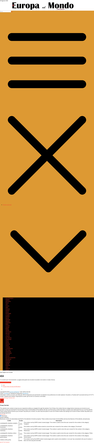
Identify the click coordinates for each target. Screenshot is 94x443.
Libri (7, 304)
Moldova (8, 365)
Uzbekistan (8, 339)
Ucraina (7, 325)
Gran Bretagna (9, 298)
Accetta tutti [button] (11, 398)
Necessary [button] (2, 414)
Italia (7, 307)
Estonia (7, 356)
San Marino (8, 338)
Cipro (7, 366)
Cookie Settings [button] (4, 398)
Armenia (8, 347)
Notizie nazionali (7, 205)
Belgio (7, 328)
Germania (8, 301)
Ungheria (8, 322)
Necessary (4, 416)
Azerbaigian (9, 353)
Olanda (7, 330)
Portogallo (8, 313)
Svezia (7, 341)
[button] (48, 296)
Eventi (7, 303)
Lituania (8, 336)
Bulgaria (8, 362)
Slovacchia (8, 351)
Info (4, 385)
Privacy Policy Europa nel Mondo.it (11, 386)
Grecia (7, 312)
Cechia (7, 342)
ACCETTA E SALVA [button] (4, 442)
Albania (7, 321)
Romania (8, 360)
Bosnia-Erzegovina (10, 357)
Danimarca (8, 331)
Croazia (7, 315)
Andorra (8, 368)
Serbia (7, 345)
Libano (7, 369)
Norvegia (8, 350)
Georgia (8, 333)
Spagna (7, 300)
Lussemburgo (9, 348)
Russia (7, 318)
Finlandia (8, 319)
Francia (7, 306)
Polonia (7, 316)
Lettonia (8, 354)
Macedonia (8, 359)
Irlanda (7, 327)
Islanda (7, 363)
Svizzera (8, 309)
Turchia (7, 334)
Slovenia (8, 344)
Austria (7, 310)
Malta (7, 324)
